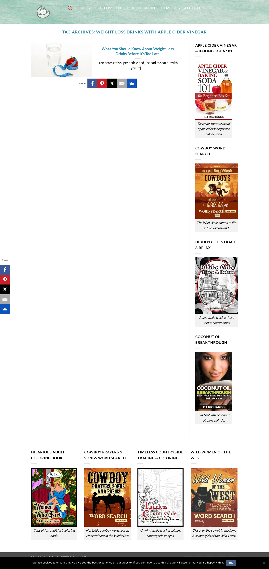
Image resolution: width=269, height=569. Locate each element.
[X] (112, 83)
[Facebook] (92, 83)
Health (134, 8)
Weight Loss (101, 8)
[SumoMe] (132, 83)
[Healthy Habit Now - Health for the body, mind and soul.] (46, 12)
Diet (120, 8)
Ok (231, 562)
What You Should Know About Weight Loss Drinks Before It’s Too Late (138, 51)
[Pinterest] (102, 83)
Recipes (151, 8)
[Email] (122, 83)
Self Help (192, 8)
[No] (263, 564)
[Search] (70, 7)
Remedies (170, 8)
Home (80, 8)
